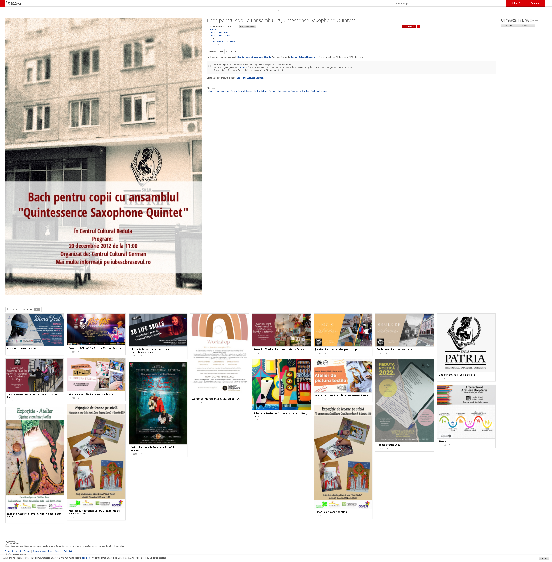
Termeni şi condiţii (13, 551)
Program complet (247, 26)
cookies (86, 557)
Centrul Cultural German (220, 35)
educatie (225, 90)
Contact (27, 551)
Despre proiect (39, 551)
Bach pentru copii (319, 90)
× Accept (543, 558)
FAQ (50, 551)
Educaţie (214, 29)
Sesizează (230, 41)
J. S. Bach (242, 67)
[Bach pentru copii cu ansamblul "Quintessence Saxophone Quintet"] (103, 156)
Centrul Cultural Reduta (220, 32)
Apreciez (410, 26)
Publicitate (277, 11)
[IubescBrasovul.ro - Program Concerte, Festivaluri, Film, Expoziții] (2, 3)
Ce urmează (510, 25)
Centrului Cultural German (250, 77)
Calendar (525, 25)
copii (217, 90)
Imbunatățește (216, 41)
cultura (210, 90)
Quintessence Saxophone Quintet (254, 57)
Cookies (58, 551)
